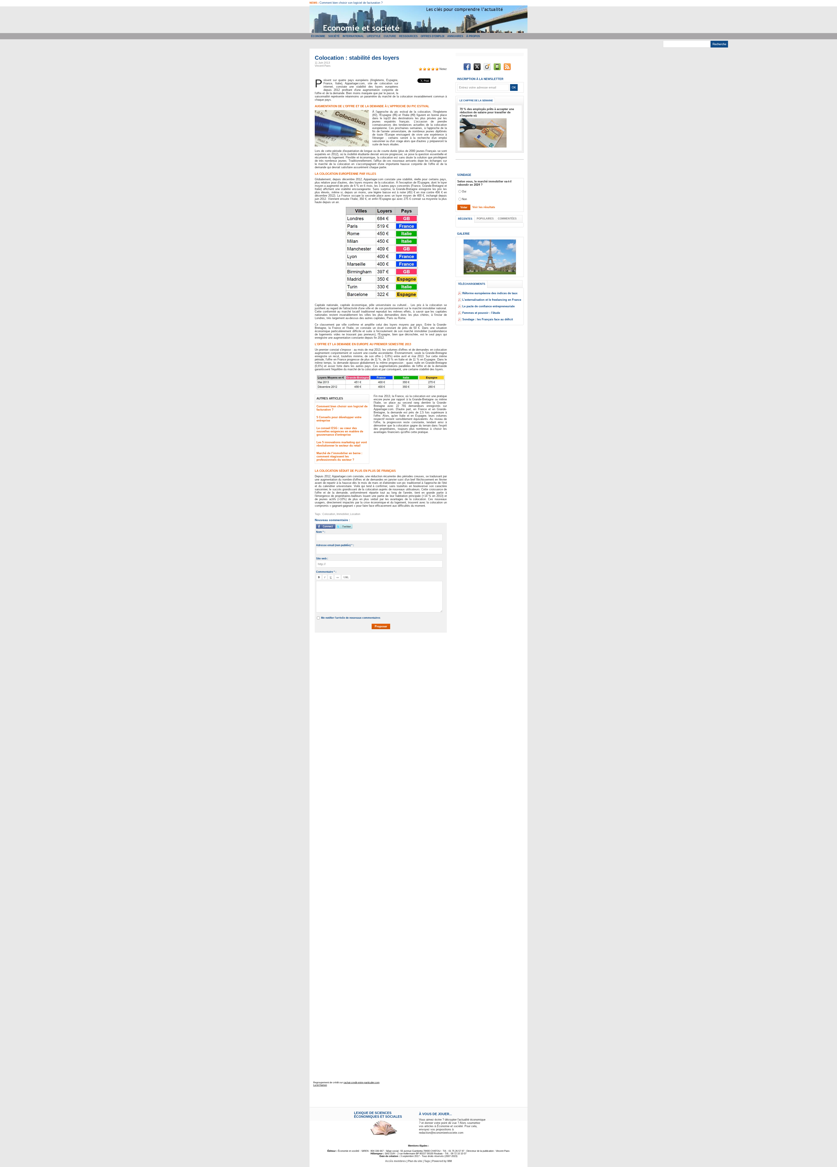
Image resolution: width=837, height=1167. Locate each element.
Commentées (507, 218)
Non (464, 199)
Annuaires (455, 36)
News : (315, 2)
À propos (473, 36)
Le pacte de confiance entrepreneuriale (488, 306)
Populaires (485, 218)
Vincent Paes (322, 65)
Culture (390, 36)
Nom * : (320, 531)
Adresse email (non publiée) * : (335, 545)
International (353, 36)
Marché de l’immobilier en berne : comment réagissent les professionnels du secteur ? (339, 456)
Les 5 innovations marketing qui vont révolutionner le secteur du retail (341, 444)
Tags (427, 1161)
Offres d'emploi (432, 36)
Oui (464, 191)
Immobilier (343, 514)
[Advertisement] (384, 648)
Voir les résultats (483, 207)
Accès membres (395, 1161)
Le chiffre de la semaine (476, 100)
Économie (318, 36)
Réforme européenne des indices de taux (489, 293)
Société (334, 36)
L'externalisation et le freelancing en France (491, 299)
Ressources (408, 36)
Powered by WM (442, 1161)
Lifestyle (374, 36)
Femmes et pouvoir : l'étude (481, 312)
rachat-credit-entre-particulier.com (361, 1082)
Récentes (465, 218)
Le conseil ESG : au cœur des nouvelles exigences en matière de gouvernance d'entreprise (339, 431)
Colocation (328, 514)
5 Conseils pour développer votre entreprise (347, 2)
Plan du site (415, 1161)
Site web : (322, 558)
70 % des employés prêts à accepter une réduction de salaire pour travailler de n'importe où (487, 112)
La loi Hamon (320, 1085)
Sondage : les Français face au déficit (487, 319)
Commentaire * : (326, 571)
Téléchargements (471, 283)
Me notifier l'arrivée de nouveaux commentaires (350, 617)
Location (355, 514)
